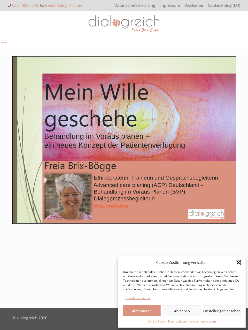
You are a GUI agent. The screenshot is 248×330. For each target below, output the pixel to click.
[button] (238, 262)
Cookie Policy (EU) (224, 5)
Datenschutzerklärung (183, 321)
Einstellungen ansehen (221, 310)
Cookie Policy (157, 321)
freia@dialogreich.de (63, 5)
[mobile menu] (4, 42)
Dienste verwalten (137, 298)
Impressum (208, 321)
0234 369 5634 (25, 5)
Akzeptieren (142, 310)
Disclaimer (194, 5)
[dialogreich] (124, 23)
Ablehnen (182, 310)
